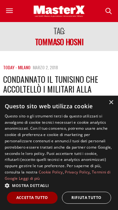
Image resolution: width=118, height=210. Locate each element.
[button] (59, 185)
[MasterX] (59, 11)
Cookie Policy (51, 172)
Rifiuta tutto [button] (86, 197)
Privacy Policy (77, 172)
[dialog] (59, 153)
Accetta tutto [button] (32, 197)
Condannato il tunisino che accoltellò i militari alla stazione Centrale (50, 89)
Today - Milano (17, 67)
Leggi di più (29, 178)
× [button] (111, 102)
